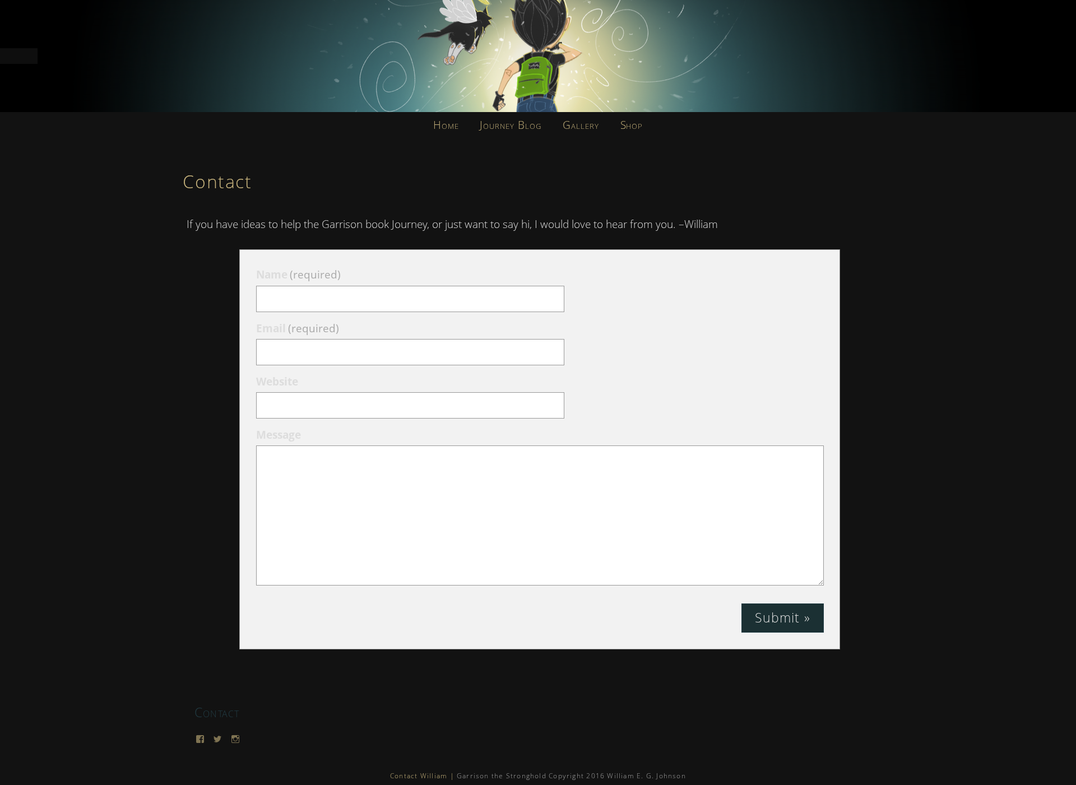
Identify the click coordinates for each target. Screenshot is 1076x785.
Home (446, 125)
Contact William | (422, 776)
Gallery (581, 125)
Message (278, 435)
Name (298, 274)
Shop (631, 125)
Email (297, 328)
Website (277, 381)
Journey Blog (510, 125)
